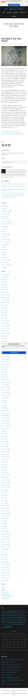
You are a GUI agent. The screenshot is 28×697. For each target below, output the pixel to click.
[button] (14, 344)
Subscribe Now (14, 352)
